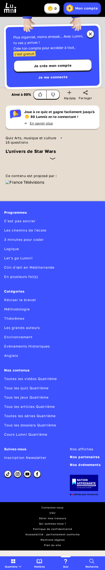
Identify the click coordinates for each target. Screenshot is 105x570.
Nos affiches (81, 449)
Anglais (11, 355)
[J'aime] (40, 94)
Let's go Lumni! (18, 258)
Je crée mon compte (53, 65)
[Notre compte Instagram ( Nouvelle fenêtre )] (17, 474)
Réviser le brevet (20, 300)
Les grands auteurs (22, 328)
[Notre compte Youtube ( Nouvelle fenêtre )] (27, 474)
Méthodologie (17, 309)
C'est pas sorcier (19, 221)
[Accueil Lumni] (10, 8)
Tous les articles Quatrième (29, 406)
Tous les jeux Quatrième (26, 397)
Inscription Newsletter (25, 457)
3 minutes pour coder (24, 239)
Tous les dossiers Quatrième (30, 425)
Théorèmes (14, 318)
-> (38, 123)
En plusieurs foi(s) (21, 276)
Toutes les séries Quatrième (30, 416)
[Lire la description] (52, 158)
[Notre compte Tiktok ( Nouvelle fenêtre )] (7, 474)
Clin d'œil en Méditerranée (29, 267)
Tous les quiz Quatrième (26, 388)
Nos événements (85, 465)
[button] (13, 563)
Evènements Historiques (27, 346)
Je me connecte (53, 77)
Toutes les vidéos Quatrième (30, 379)
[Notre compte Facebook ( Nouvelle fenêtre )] (37, 474)
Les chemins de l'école (25, 230)
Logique (11, 249)
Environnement (18, 337)
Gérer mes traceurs (52, 518)
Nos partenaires (85, 457)
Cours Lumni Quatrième (25, 434)
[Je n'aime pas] (53, 94)
